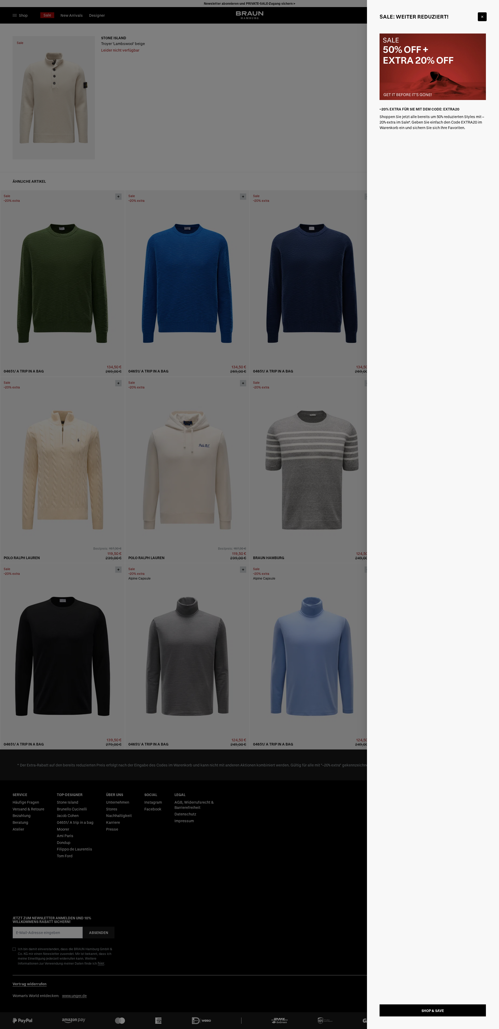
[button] (249, 514)
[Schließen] (482, 17)
